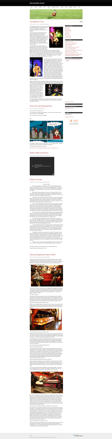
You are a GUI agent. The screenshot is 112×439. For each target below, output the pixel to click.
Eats (44, 6)
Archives (70, 25)
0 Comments (47, 24)
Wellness (70, 6)
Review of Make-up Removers (39, 153)
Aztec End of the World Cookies (70, 48)
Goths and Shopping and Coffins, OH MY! (43, 255)
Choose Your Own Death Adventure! (41, 106)
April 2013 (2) (67, 27)
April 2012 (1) (67, 33)
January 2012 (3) (68, 37)
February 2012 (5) (68, 36)
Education (53, 6)
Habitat (40, 6)
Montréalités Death (37, 3)
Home (31, 6)
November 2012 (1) (68, 30)
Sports (75, 6)
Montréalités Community (69, 108)
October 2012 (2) (68, 31)
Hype (57, 6)
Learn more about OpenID (74, 123)
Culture (49, 6)
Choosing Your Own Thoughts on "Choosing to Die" (73, 50)
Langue (62, 6)
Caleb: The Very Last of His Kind (70, 51)
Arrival (36, 6)
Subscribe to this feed (69, 101)
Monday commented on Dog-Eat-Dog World (73, 59)
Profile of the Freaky (36, 179)
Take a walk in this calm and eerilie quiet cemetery (38, 148)
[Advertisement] (73, 82)
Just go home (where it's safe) (53, 148)
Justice (66, 6)
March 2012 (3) (67, 34)
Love (79, 6)
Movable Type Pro (78, 435)
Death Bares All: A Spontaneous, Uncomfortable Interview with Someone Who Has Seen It (73, 55)
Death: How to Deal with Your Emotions (71, 53)
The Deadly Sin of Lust (37, 22)
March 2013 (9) (67, 29)
